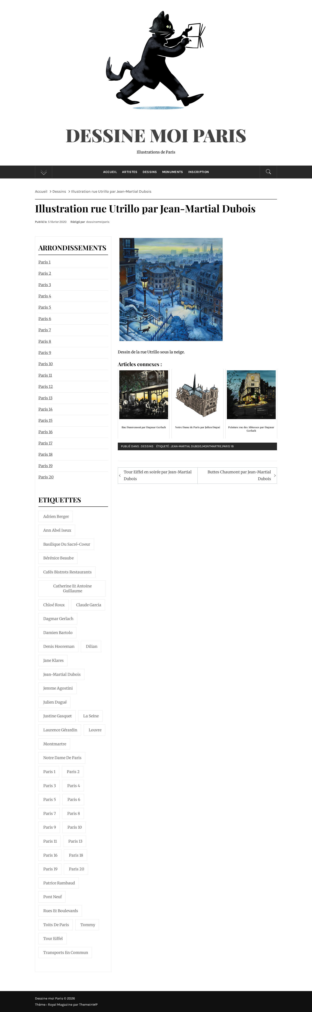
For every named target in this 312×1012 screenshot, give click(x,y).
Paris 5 (44, 307)
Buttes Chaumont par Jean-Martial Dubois (239, 475)
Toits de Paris (56, 924)
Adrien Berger (56, 516)
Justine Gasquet (57, 716)
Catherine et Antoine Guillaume (72, 588)
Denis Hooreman (58, 646)
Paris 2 (44, 273)
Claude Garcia (88, 604)
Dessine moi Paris (156, 135)
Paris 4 (44, 296)
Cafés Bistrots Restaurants (67, 572)
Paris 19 (45, 465)
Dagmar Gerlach (58, 618)
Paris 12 (45, 386)
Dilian (91, 646)
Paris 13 (45, 398)
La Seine (91, 716)
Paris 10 (45, 363)
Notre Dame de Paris (62, 757)
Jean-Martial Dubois (186, 446)
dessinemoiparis (98, 222)
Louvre (95, 730)
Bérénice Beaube (58, 558)
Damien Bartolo (58, 632)
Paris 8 (44, 341)
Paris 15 (45, 420)
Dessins (150, 172)
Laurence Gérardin (60, 730)
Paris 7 (44, 330)
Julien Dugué (55, 702)
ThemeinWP (88, 1004)
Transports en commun (65, 952)
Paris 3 (44, 284)
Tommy (87, 924)
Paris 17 (45, 443)
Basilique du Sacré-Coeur (66, 544)
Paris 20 (46, 477)
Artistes (130, 172)
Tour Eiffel (53, 938)
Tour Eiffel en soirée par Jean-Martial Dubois (158, 475)
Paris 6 (44, 318)
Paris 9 (44, 352)
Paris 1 (44, 262)
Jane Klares (53, 660)
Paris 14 (45, 409)
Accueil (110, 172)
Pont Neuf (52, 896)
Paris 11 (45, 375)
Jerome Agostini (58, 688)
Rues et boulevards (60, 910)
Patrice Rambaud (59, 883)
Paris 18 (228, 446)
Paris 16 (45, 431)
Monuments (172, 172)
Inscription (198, 172)
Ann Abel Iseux (57, 530)
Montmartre (212, 446)
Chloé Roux (54, 604)
